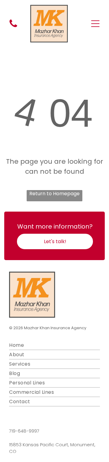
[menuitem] (54, 345)
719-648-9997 (24, 431)
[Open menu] (95, 23)
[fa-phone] (13, 27)
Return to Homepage (54, 193)
